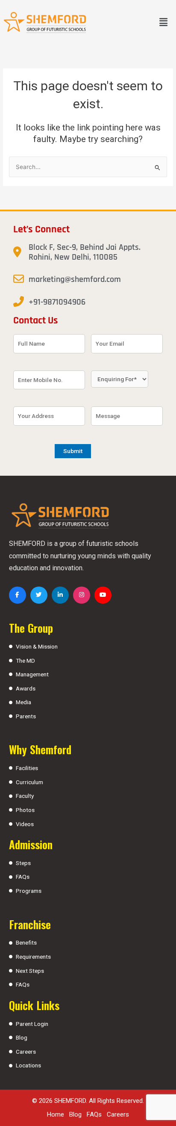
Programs (28, 890)
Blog (21, 1037)
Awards (25, 688)
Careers (26, 1051)
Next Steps (30, 970)
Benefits (26, 942)
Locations (28, 1065)
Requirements (33, 956)
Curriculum (29, 782)
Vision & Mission (37, 646)
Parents (26, 716)
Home (55, 1114)
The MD (25, 660)
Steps (23, 862)
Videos (25, 824)
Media (23, 702)
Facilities (27, 767)
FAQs (22, 876)
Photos (25, 809)
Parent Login (32, 1023)
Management (32, 674)
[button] (163, 22)
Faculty (25, 795)
